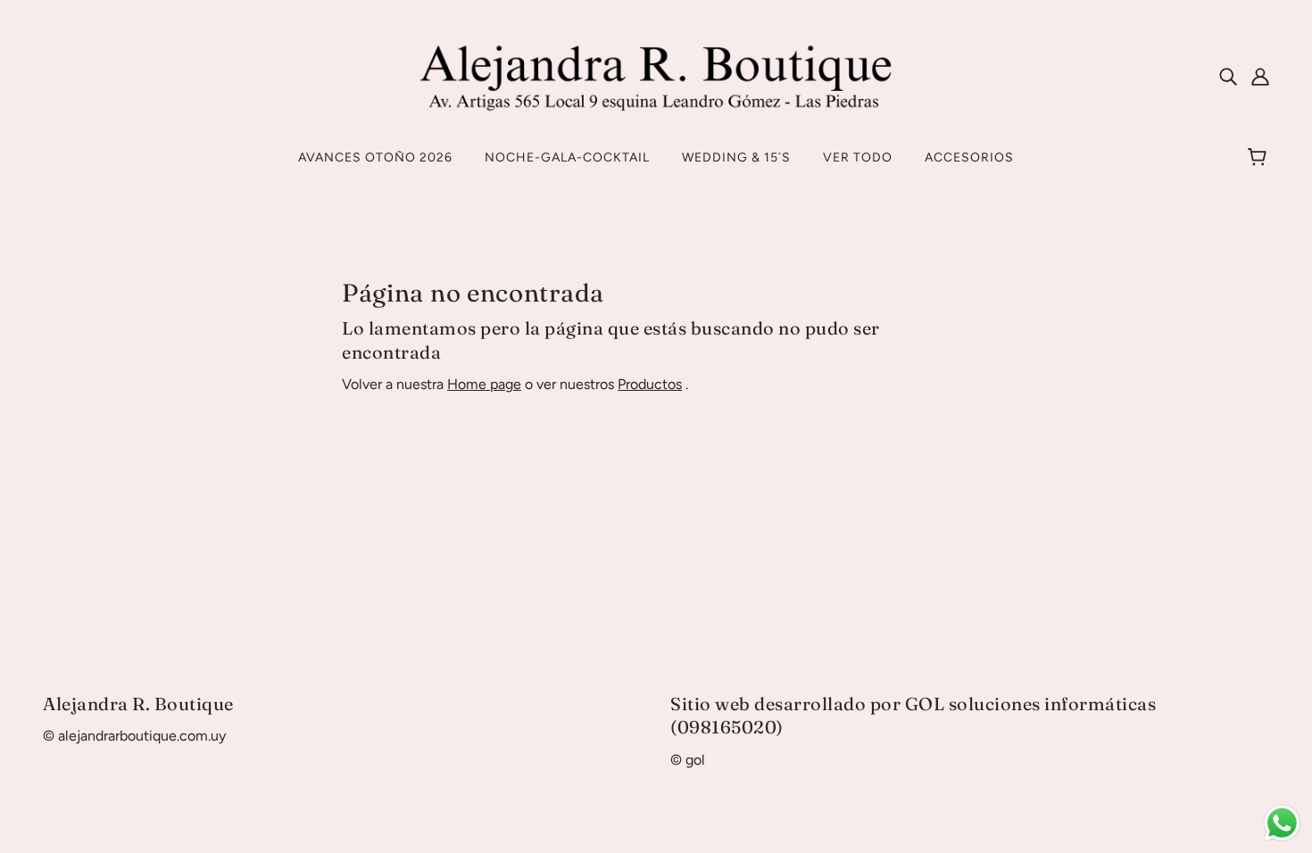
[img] (1228, 76)
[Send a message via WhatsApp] (1282, 823)
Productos (650, 384)
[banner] (656, 74)
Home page (484, 384)
